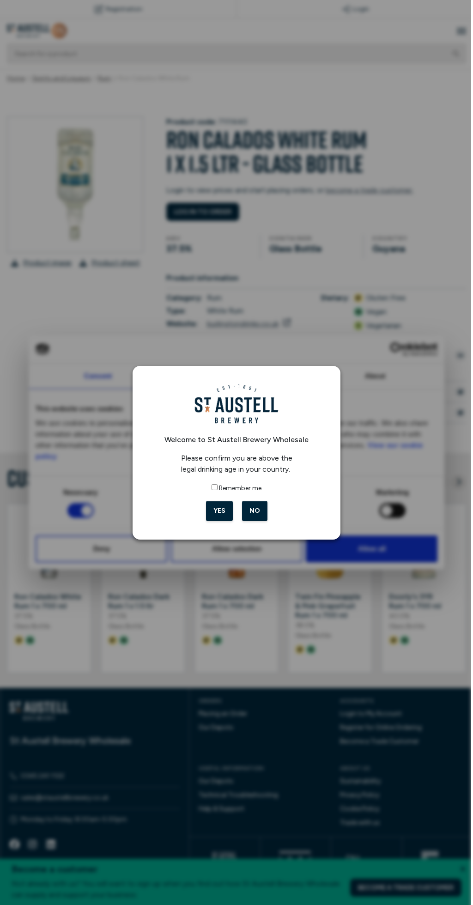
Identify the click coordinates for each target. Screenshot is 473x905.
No (251, 511)
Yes (216, 511)
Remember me (237, 488)
